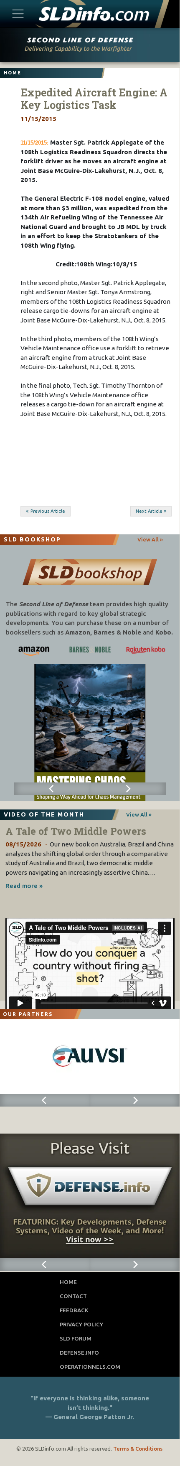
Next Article (149, 511)
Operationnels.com (90, 1366)
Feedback (74, 1310)
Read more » (24, 885)
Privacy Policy (81, 1324)
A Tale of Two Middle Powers (75, 831)
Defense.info (79, 1352)
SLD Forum (75, 1338)
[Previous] (52, 788)
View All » (150, 539)
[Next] (128, 788)
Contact (73, 1296)
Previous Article (47, 511)
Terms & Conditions (137, 1448)
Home (68, 1282)
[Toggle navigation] (18, 13)
